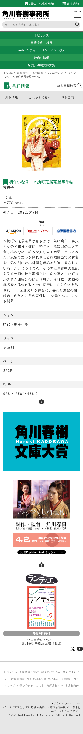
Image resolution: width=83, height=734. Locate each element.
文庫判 (8, 347)
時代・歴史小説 (15, 324)
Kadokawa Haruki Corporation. (36, 714)
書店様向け (73, 3)
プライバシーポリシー (67, 703)
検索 (49, 42)
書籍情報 (37, 42)
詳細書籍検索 (67, 85)
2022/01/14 (28, 212)
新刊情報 (11, 97)
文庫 (8, 197)
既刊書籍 (38, 72)
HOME (8, 72)
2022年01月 (56, 72)
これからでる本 (40, 97)
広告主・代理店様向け (42, 3)
